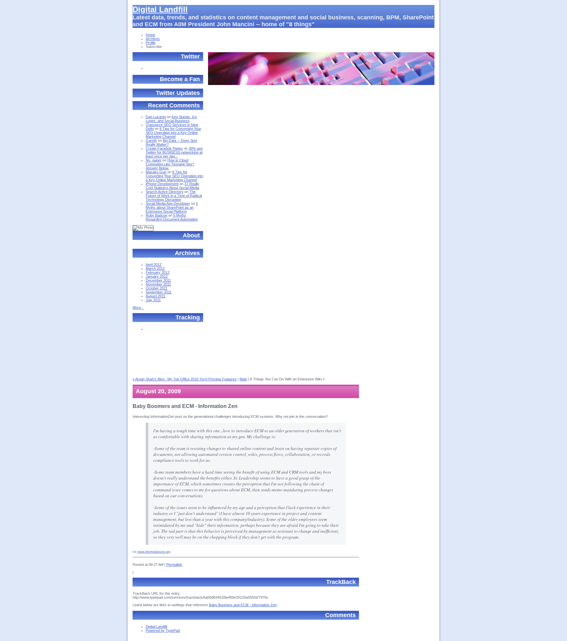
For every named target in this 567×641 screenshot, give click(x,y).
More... (138, 308)
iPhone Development (162, 184)
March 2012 (155, 268)
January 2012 (157, 276)
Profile (151, 43)
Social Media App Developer (168, 203)
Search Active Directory (164, 192)
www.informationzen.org (153, 551)
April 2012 (153, 265)
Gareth (151, 140)
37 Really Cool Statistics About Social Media (172, 186)
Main (243, 379)
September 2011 (159, 292)
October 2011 (156, 288)
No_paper (153, 160)
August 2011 (155, 296)
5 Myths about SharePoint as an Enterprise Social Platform (172, 207)
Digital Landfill (160, 9)
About (191, 235)
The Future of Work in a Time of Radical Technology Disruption (174, 196)
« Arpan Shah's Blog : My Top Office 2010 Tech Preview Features (185, 379)
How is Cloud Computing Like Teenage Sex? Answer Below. (170, 164)
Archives (153, 39)
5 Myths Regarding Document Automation (172, 217)
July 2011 (153, 300)
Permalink (174, 564)
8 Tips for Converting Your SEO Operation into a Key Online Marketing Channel (173, 133)
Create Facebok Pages (164, 148)
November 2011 (158, 284)
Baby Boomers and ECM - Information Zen (243, 605)
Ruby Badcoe (156, 215)
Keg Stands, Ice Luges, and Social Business (171, 119)
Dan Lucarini (156, 117)
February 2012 (157, 272)
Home (150, 35)
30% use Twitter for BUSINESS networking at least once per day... (174, 152)
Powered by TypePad (163, 630)
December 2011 (158, 280)
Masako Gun (156, 172)
